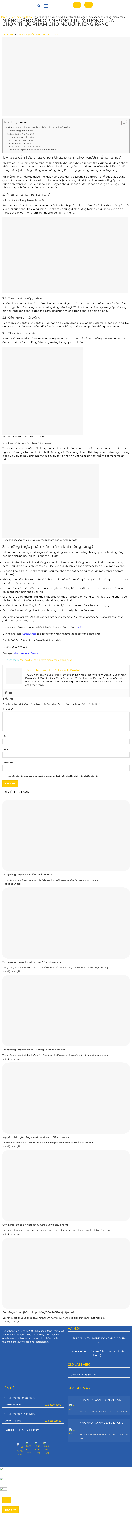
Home (3, 17)
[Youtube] (10, 692)
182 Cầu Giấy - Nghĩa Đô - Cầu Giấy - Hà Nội (104, 1411)
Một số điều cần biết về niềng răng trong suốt (46, 659)
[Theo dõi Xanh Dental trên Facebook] (20, 1449)
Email (5, 749)
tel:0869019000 (53, 1405)
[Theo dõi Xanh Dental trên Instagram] (46, 1448)
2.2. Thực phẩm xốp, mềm (22, 137)
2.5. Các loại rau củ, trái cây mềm (25, 146)
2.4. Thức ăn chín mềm (21, 143)
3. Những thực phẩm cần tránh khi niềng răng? (31, 149)
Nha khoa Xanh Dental (25, 653)
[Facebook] (5, 692)
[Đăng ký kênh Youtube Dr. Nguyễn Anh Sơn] (37, 1448)
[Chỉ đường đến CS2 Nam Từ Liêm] (73, 1430)
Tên (4, 736)
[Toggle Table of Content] (122, 123)
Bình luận (7, 709)
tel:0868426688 (53, 1421)
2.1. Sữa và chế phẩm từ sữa (22, 134)
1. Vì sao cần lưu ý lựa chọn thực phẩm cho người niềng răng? (39, 127)
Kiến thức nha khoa (21, 17)
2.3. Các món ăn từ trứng (22, 140)
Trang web (7, 762)
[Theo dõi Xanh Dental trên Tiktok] (28, 1448)
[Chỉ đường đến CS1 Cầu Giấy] (73, 1405)
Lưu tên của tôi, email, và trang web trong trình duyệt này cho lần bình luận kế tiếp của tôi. (52, 776)
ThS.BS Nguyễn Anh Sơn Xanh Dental (38, 34)
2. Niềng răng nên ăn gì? (19, 130)
